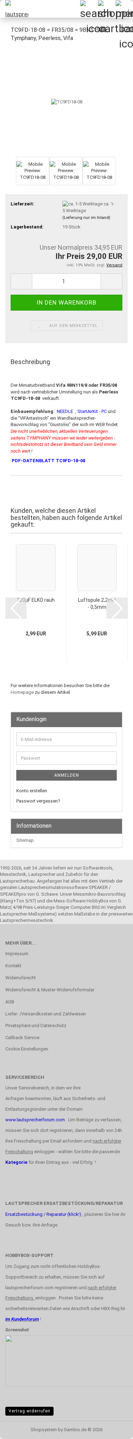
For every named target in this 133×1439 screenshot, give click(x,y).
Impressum (16, 953)
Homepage (22, 692)
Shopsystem (44, 1429)
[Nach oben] (113, 1428)
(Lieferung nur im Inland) (86, 217)
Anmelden (66, 775)
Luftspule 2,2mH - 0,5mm (97, 603)
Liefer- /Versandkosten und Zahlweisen (45, 1013)
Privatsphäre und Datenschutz (35, 1025)
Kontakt (13, 965)
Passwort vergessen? (38, 801)
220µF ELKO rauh (36, 600)
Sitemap (25, 840)
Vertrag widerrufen (29, 1411)
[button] (21, 281)
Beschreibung (30, 362)
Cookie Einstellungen (26, 1049)
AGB (9, 1001)
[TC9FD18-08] (66, 101)
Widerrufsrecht (20, 977)
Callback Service (22, 1037)
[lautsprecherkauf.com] (14, 9)
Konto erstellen (31, 790)
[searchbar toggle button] (89, 9)
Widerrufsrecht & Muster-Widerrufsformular (49, 989)
